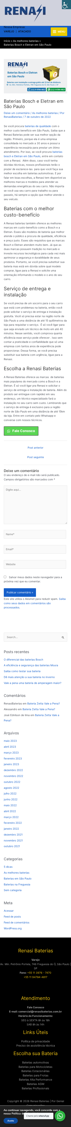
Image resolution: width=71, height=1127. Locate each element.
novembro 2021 (13, 840)
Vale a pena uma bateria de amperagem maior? (32, 682)
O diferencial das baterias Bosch (23, 659)
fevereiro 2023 (13, 758)
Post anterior (35, 447)
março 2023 (11, 752)
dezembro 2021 (13, 834)
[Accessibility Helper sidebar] (66, 4)
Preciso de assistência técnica (35, 1045)
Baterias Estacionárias (35, 1071)
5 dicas (8, 866)
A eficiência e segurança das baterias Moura (31, 665)
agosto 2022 (11, 787)
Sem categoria (13, 890)
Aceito (10, 1120)
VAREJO (9, 31)
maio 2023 (10, 740)
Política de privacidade (35, 1041)
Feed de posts (12, 916)
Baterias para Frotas (35, 1075)
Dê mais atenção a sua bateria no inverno (29, 677)
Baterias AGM (35, 1084)
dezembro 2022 (13, 770)
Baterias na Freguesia (17, 884)
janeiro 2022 (11, 828)
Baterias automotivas (35, 1062)
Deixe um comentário (17, 113)
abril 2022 (10, 811)
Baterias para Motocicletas (35, 1067)
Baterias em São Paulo (17, 878)
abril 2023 (10, 746)
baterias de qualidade (38, 126)
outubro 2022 (12, 781)
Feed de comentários (16, 922)
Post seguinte (35, 457)
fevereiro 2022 (13, 822)
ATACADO (24, 31)
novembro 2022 (13, 776)
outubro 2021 (12, 846)
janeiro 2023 (11, 764)
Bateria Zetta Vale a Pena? (43, 703)
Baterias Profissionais (35, 1088)
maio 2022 (10, 805)
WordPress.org (13, 928)
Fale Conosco (35, 1007)
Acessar (9, 910)
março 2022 (11, 817)
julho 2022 (10, 793)
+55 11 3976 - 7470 (39, 972)
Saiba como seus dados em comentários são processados (35, 603)
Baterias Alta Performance (35, 1079)
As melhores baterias (45, 113)
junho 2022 (10, 799)
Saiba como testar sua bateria (22, 671)
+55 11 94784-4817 (35, 977)
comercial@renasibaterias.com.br (40, 1011)
